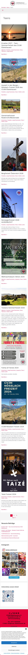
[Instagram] (14, 613)
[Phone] (12, 613)
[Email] (9, 613)
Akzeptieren (14, 642)
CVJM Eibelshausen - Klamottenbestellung (10, 533)
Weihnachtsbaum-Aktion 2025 (13, 277)
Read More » (4, 54)
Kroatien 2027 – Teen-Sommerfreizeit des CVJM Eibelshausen (11, 45)
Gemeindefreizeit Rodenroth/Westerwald (10, 117)
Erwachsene (4, 120)
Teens (21, 49)
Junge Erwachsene (15, 49)
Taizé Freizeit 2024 (8, 494)
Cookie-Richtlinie (7, 653)
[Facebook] (18, 613)
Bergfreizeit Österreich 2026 (12, 173)
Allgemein (3, 49)
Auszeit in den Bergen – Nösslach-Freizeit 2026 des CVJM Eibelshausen (12, 87)
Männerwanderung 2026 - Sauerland (9, 535)
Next (14, 517)
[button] (26, 629)
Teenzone (3, 51)
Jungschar (17, 279)
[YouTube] (16, 613)
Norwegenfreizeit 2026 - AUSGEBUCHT (10, 221)
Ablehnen (14, 646)
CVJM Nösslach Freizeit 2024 (12, 427)
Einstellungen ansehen (14, 650)
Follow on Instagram (14, 577)
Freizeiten (8, 49)
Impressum (22, 653)
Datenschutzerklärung (15, 653)
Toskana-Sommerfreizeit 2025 (13, 308)
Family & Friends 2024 (9, 368)
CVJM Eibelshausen (20, 2)
